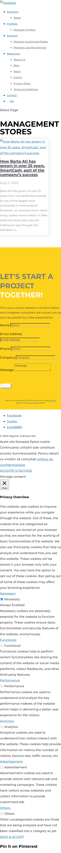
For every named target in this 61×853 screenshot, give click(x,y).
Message (7, 370)
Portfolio (12, 23)
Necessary (12, 599)
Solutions (12, 11)
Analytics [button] (7, 721)
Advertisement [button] (11, 761)
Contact (12, 95)
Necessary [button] (8, 593)
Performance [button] (10, 680)
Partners (12, 35)
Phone (5, 349)
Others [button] (5, 808)
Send (6, 386)
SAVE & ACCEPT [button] (12, 837)
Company (7, 357)
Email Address (11, 334)
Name (4, 325)
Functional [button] (8, 640)
